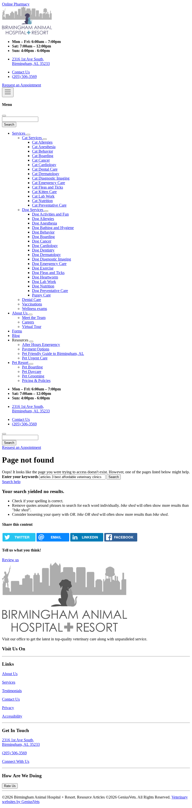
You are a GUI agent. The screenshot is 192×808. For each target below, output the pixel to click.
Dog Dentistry (43, 250)
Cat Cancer (41, 160)
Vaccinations (32, 304)
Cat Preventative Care (49, 205)
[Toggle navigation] (8, 92)
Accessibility (12, 716)
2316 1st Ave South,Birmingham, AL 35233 (21, 742)
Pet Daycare (31, 371)
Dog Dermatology (46, 255)
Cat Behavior (42, 151)
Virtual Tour (31, 326)
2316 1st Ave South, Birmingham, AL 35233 (31, 61)
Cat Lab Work (43, 196)
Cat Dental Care (45, 169)
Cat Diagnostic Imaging (51, 178)
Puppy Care (41, 295)
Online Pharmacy (16, 4)
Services (19, 133)
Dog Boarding (43, 237)
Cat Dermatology (45, 174)
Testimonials (12, 691)
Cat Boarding (42, 156)
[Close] (4, 115)
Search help (11, 482)
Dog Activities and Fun (50, 214)
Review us (10, 560)
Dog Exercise (43, 268)
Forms (17, 331)
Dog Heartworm (45, 277)
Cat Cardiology (44, 165)
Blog (16, 335)
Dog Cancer (41, 241)
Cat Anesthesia (44, 147)
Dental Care (31, 299)
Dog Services (33, 210)
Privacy (8, 708)
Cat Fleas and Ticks (47, 187)
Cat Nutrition (42, 201)
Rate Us (10, 786)
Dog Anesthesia (44, 223)
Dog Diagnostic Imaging (51, 259)
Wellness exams (34, 308)
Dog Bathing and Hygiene (53, 228)
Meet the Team (34, 317)
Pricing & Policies (36, 380)
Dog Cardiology (45, 246)
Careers (28, 322)
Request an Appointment (21, 85)
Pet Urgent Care (35, 358)
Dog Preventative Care (50, 290)
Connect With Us (15, 761)
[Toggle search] (4, 434)
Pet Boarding (32, 367)
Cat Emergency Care (48, 183)
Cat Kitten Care (44, 192)
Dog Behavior (43, 232)
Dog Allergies (43, 219)
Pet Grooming (33, 376)
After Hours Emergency (41, 344)
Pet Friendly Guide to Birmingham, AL (53, 353)
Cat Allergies (42, 142)
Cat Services (32, 138)
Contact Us (21, 72)
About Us (20, 313)
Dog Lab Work (44, 281)
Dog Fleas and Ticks (48, 272)
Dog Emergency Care (49, 264)
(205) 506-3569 (24, 76)
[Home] (27, 33)
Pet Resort (20, 362)
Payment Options (35, 349)
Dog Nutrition (43, 286)
